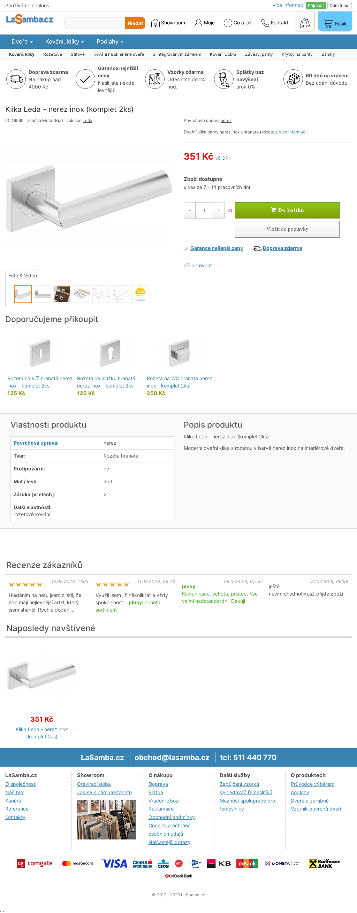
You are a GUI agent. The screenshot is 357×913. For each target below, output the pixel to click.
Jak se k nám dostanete (104, 792)
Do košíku (290, 210)
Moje (209, 22)
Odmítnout (339, 5)
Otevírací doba (94, 784)
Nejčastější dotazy (170, 842)
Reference (17, 809)
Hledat (135, 23)
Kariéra (13, 801)
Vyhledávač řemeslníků (246, 792)
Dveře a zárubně (310, 801)
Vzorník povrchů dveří (316, 809)
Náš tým (14, 792)
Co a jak (243, 22)
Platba (156, 792)
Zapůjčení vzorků (239, 784)
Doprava (158, 784)
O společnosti (20, 784)
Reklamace (161, 809)
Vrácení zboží (164, 801)
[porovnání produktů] (304, 21)
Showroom (172, 22)
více (288, 5)
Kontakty (15, 817)
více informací (292, 132)
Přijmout (316, 5)
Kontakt (278, 22)
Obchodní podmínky (172, 817)
